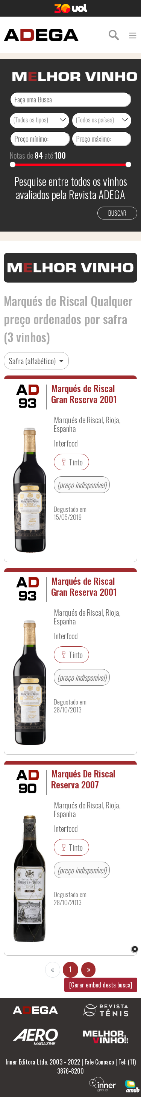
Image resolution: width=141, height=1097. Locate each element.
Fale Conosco (99, 1061)
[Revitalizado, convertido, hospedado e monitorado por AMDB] (132, 1085)
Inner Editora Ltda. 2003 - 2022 (43, 1061)
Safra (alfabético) (33, 360)
